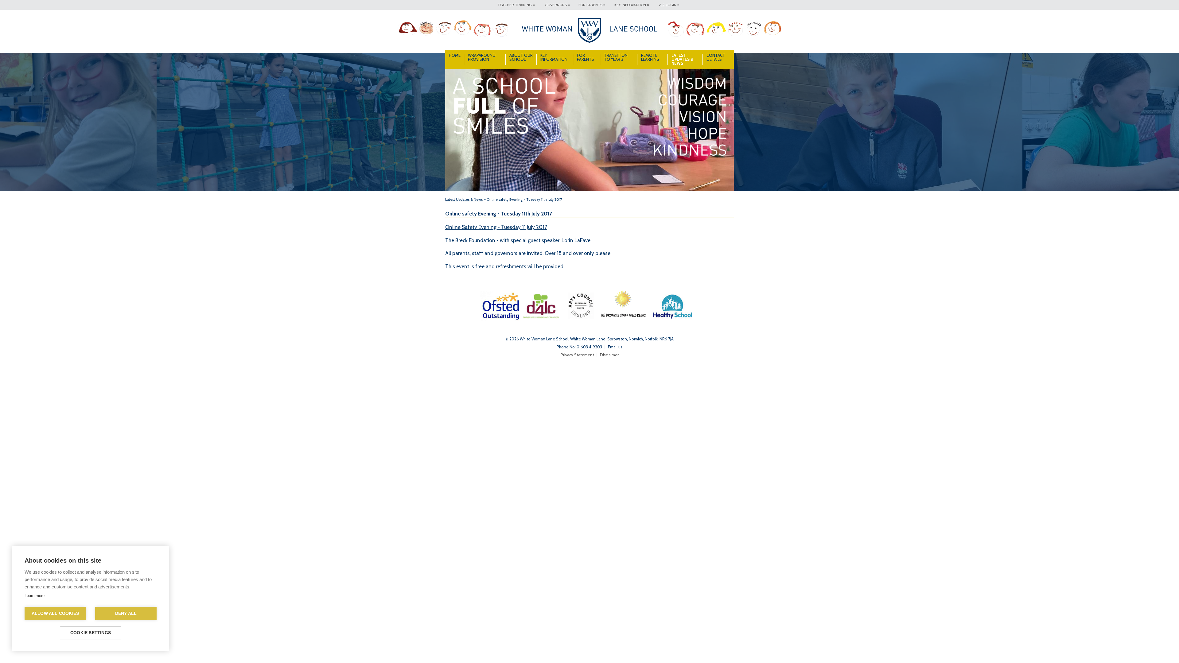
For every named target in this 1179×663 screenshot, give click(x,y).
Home (455, 55)
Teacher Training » (516, 4)
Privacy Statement (577, 354)
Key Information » (631, 4)
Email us (615, 346)
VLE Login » (669, 4)
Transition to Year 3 (616, 57)
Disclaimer (609, 354)
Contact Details (715, 57)
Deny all (126, 613)
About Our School (521, 57)
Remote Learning (650, 57)
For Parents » (591, 4)
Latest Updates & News (682, 59)
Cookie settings (90, 632)
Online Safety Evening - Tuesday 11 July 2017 (496, 227)
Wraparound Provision (482, 57)
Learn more (35, 595)
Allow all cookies (55, 613)
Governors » (557, 4)
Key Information (553, 57)
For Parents (585, 57)
